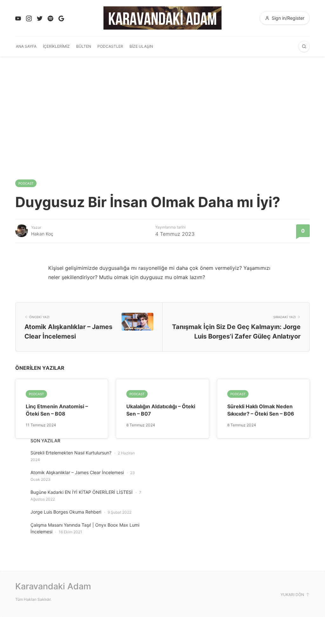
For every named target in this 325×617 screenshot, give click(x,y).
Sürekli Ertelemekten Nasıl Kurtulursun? (70, 452)
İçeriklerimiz (56, 46)
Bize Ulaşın (141, 46)
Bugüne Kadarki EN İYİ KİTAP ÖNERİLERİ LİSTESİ (81, 492)
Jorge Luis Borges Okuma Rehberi (65, 512)
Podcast (25, 183)
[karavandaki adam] (162, 18)
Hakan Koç (42, 233)
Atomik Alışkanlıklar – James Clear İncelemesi (77, 472)
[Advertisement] (162, 104)
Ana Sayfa (26, 46)
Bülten (83, 46)
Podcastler (110, 46)
